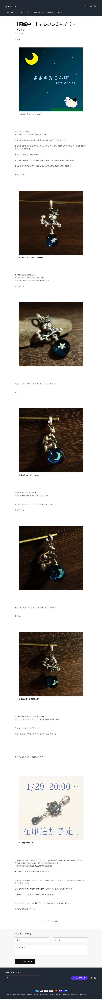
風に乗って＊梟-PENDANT (29, 699)
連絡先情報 (66, 994)
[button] (22, 12)
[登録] (38, 977)
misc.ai (12, 994)
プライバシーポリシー (32, 994)
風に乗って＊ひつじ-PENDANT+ (31, 257)
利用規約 (58, 994)
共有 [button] (18, 39)
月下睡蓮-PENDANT (26, 842)
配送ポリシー (83, 994)
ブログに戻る (52, 921)
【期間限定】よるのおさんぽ (29, 114)
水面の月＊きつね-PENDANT (29, 475)
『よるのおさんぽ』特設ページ (36, 889)
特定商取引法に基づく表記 (47, 994)
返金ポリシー (74, 994)
